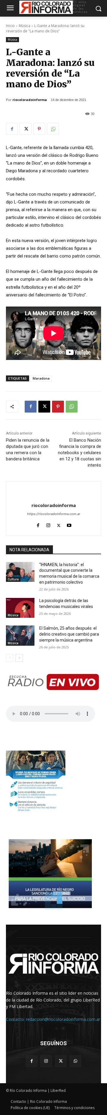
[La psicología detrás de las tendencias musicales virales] (20, 608)
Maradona (41, 378)
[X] (26, 129)
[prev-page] (9, 658)
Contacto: (16, 1019)
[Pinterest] (39, 129)
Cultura (13, 579)
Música (24, 25)
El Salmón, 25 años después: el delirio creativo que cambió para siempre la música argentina (69, 634)
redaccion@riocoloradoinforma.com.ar (63, 1019)
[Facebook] (12, 129)
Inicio (10, 25)
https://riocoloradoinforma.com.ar (53, 514)
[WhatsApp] (53, 129)
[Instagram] (48, 524)
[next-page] (19, 658)
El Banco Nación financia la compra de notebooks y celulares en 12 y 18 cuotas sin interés (79, 453)
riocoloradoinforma (29, 99)
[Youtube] (69, 524)
